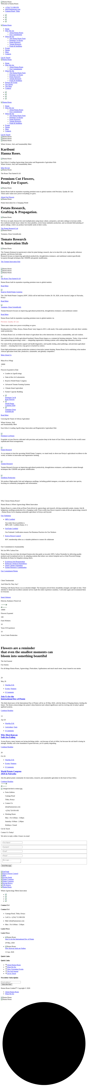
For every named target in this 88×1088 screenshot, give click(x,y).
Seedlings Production (8, 478)
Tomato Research (15, 79)
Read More (4, 286)
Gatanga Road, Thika (12, 11)
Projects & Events (11, 82)
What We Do (9, 36)
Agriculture (9, 727)
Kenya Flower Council (13, 536)
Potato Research (14, 77)
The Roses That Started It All (11, 278)
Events (7, 48)
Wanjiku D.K (9, 685)
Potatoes (13, 689)
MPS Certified (10, 519)
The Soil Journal (12, 971)
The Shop (8, 86)
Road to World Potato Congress (11, 292)
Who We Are (9, 31)
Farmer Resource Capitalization (16, 567)
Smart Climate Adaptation (14, 565)
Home (7, 29)
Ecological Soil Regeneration (15, 562)
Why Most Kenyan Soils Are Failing (9, 736)
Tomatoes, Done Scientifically (11, 307)
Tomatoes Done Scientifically (10, 410)
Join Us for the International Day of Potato (13, 697)
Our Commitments (15, 69)
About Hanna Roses (16, 67)
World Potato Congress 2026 (10, 404)
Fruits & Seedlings (15, 80)
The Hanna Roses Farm (17, 73)
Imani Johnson (6, 597)
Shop (7, 52)
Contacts (8, 54)
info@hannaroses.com (12, 9)
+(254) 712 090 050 (12, 7)
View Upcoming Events (15, 969)
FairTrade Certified (11, 528)
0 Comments (9, 692)
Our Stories (9, 84)
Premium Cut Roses (16, 75)
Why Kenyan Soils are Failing (15, 948)
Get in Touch (11, 973)
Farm (15, 727)
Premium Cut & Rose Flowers (10, 398)
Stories (7, 50)
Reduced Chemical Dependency (16, 563)
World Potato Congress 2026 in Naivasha (11, 772)
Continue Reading (7, 710)
